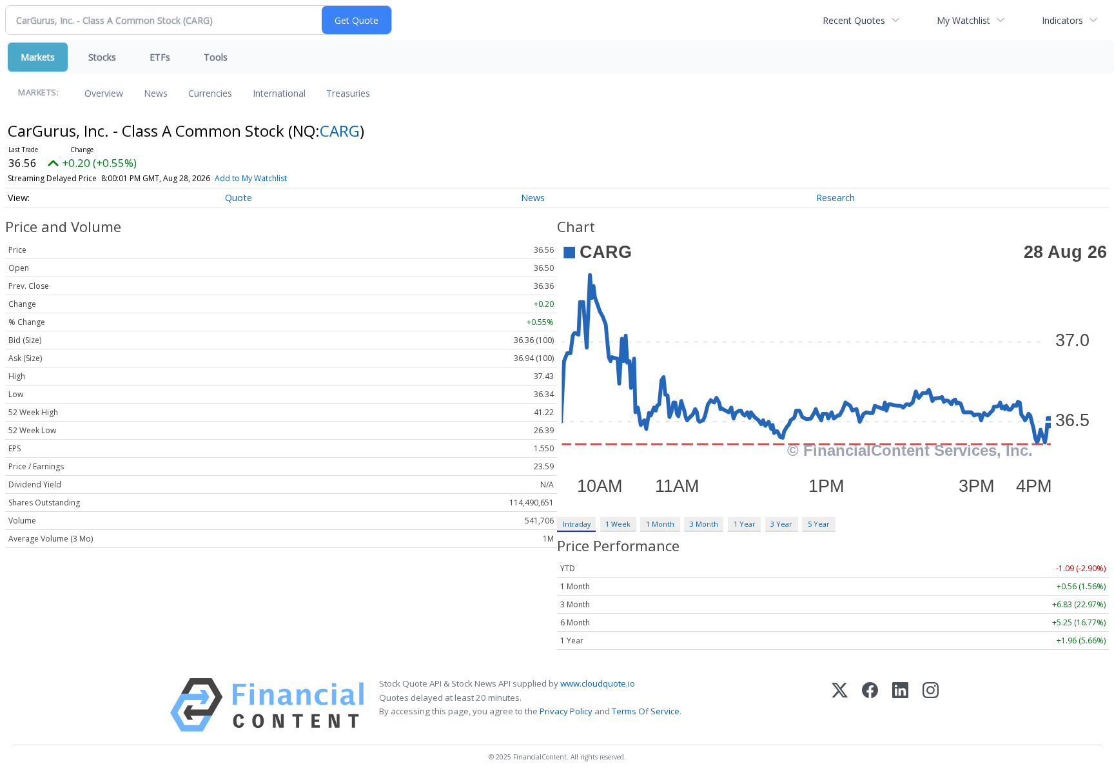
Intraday (577, 524)
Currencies (210, 93)
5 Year (819, 524)
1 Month (660, 524)
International (279, 93)
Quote (238, 197)
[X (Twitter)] (839, 705)
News (156, 93)
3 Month (704, 524)
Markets (38, 57)
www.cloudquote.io (597, 683)
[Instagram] (930, 705)
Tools (216, 57)
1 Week (617, 524)
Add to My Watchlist (251, 178)
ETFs (160, 57)
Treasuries (348, 93)
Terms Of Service (645, 711)
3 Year (781, 524)
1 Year (745, 524)
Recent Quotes (854, 20)
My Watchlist (963, 20)
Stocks (102, 57)
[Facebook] (870, 705)
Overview (103, 93)
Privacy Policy (566, 711)
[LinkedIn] (900, 705)
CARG (340, 130)
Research (835, 197)
